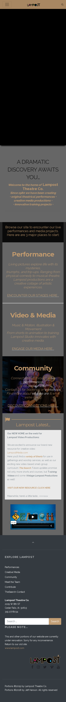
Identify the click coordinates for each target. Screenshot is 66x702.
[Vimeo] (52, 667)
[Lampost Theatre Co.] (33, 4)
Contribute (10, 587)
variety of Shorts (33, 456)
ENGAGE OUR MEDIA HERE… (33, 349)
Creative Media (12, 572)
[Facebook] (32, 667)
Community (11, 577)
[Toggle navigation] (7, 4)
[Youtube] (58, 667)
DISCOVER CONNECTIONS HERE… (33, 405)
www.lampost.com (14, 648)
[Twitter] (45, 667)
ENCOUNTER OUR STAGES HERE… (33, 295)
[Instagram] (38, 667)
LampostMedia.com (17, 452)
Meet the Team (12, 582)
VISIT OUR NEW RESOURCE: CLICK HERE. (28, 487)
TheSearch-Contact (15, 592)
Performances (12, 567)
